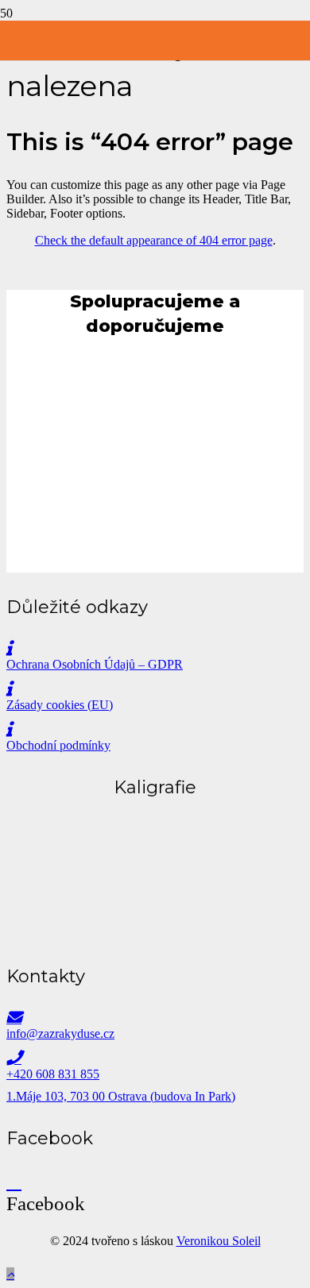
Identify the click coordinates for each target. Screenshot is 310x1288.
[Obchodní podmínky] (155, 729)
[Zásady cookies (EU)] (155, 689)
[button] (10, 1274)
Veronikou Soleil (218, 1241)
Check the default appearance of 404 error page (154, 240)
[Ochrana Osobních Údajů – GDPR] (155, 648)
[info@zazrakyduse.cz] (155, 1017)
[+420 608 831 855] (155, 1058)
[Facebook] (13, 1181)
